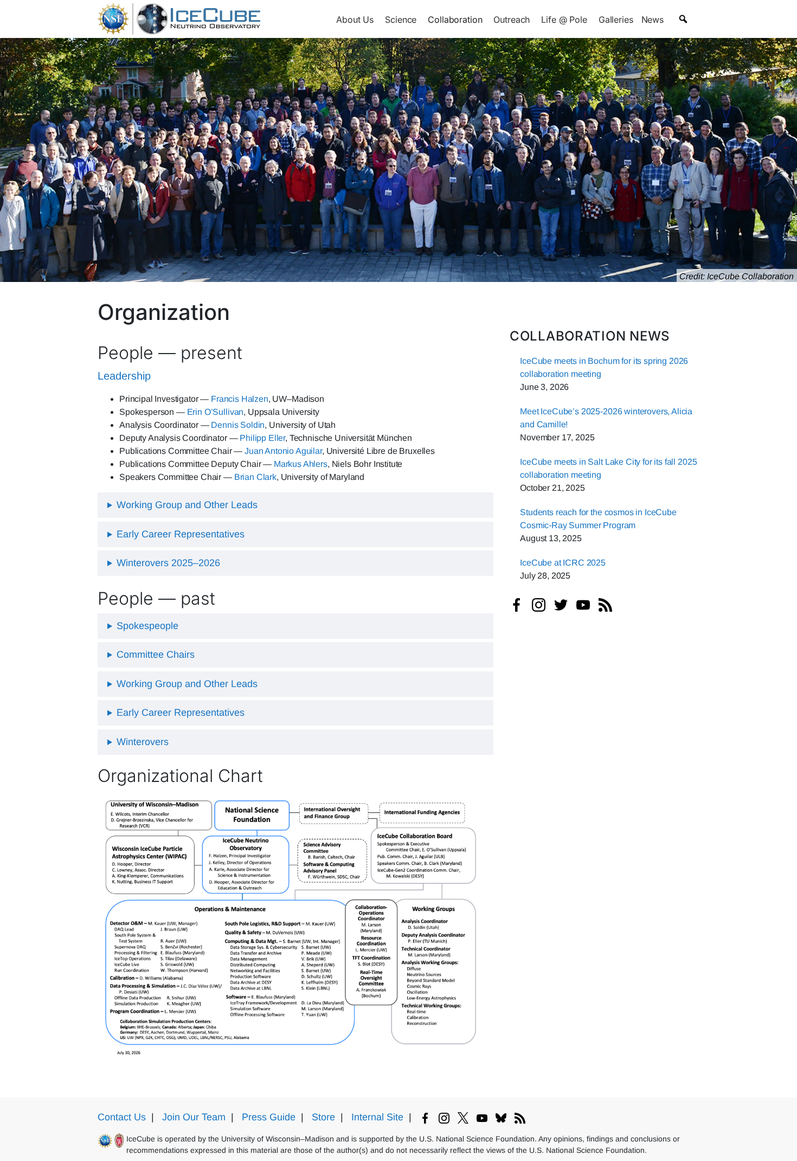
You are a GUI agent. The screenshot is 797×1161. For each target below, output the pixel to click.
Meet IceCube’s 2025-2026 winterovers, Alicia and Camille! (606, 418)
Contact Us (122, 1117)
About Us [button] (355, 19)
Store (323, 1117)
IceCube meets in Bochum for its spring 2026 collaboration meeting (604, 367)
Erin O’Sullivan (215, 411)
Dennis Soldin (238, 424)
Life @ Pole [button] (564, 19)
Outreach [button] (511, 19)
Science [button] (400, 19)
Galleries (616, 19)
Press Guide (268, 1117)
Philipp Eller (262, 437)
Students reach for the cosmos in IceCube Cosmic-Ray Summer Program (598, 519)
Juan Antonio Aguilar (283, 451)
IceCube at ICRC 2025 (563, 562)
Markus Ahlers (300, 464)
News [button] (652, 19)
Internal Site (377, 1117)
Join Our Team (194, 1117)
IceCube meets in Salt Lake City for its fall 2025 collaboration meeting (608, 468)
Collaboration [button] (455, 19)
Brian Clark (255, 477)
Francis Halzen (239, 398)
